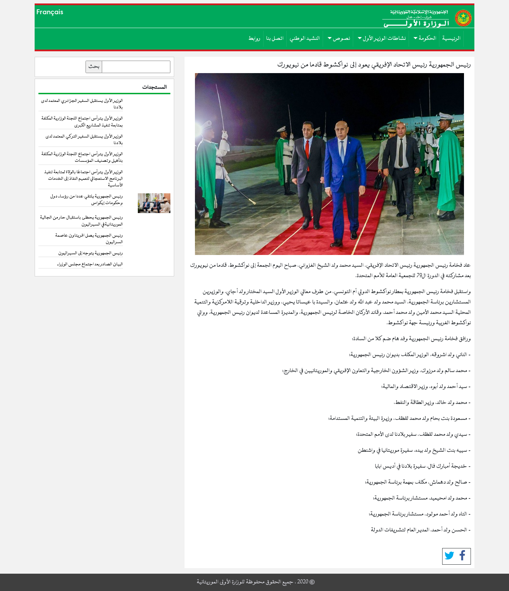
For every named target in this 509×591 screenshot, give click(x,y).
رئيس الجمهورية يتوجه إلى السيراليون (90, 253)
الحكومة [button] (427, 38)
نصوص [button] (341, 38)
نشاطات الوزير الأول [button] (384, 38)
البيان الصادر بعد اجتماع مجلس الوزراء (90, 264)
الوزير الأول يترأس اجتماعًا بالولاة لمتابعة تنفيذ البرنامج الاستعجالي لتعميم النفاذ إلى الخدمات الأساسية (83, 178)
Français (49, 12)
